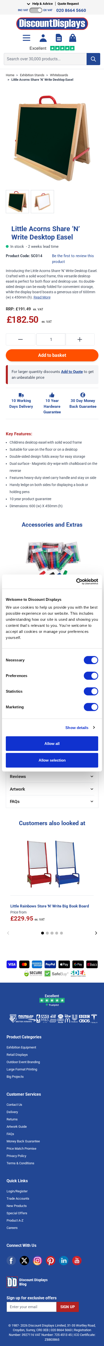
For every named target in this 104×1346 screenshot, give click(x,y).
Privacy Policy (16, 1156)
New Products (17, 1206)
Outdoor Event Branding (23, 1062)
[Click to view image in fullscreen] (52, 138)
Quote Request (68, 4)
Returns (12, 1119)
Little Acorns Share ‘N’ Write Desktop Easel (42, 80)
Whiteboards (59, 75)
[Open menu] (26, 38)
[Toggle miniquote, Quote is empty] (59, 38)
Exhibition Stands (32, 75)
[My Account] (43, 38)
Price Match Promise (21, 1148)
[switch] (91, 676)
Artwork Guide (17, 1126)
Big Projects (15, 1077)
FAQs (10, 1134)
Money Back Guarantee (23, 1141)
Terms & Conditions (20, 1163)
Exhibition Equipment (21, 1047)
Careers (12, 1228)
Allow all (52, 743)
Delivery (12, 1112)
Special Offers (17, 1213)
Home (10, 75)
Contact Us (14, 1105)
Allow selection (52, 760)
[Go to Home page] (52, 22)
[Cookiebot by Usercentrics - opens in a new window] (76, 581)
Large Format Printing (22, 1069)
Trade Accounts (18, 1198)
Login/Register (17, 1191)
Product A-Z (15, 1220)
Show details (76, 727)
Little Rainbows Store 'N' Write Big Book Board (49, 906)
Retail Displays (17, 1055)
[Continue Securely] (96, 933)
